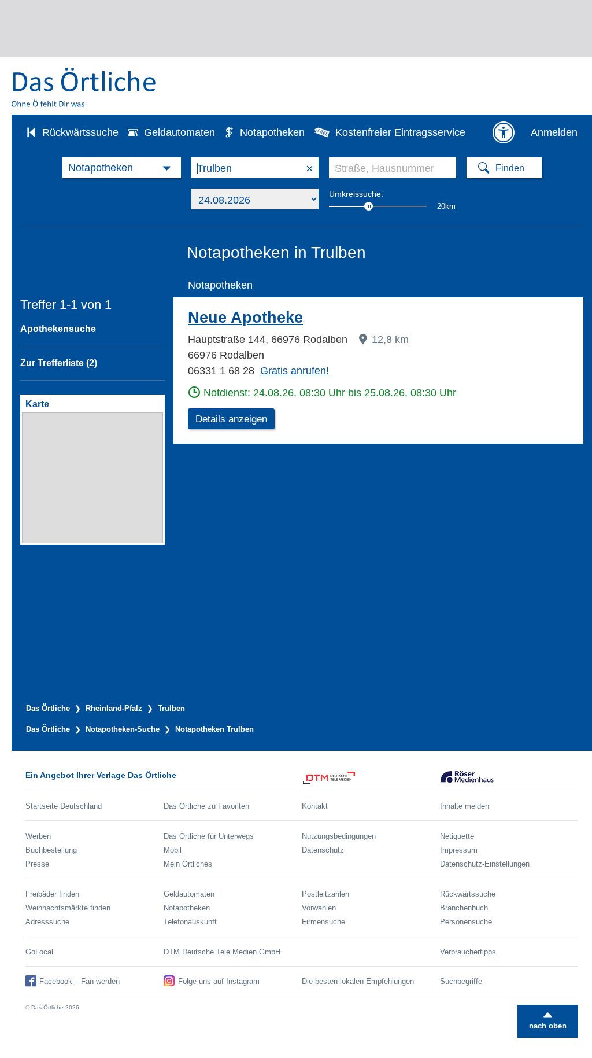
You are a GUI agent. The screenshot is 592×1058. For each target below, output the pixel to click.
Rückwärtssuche (80, 132)
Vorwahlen (319, 908)
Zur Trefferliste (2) (58, 363)
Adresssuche (47, 921)
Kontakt (315, 806)
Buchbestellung (51, 850)
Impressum (459, 850)
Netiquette (457, 836)
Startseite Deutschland (63, 806)
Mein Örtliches (188, 864)
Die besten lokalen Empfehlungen (358, 981)
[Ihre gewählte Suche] (121, 167)
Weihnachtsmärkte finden (67, 908)
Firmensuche (323, 921)
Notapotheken (272, 132)
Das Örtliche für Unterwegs (209, 836)
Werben (38, 836)
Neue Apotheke (245, 317)
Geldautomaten (179, 132)
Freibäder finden (52, 894)
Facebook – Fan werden (79, 981)
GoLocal (39, 952)
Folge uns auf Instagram (219, 981)
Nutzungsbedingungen (339, 836)
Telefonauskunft (190, 921)
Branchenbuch (464, 908)
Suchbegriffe (461, 981)
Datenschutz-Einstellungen (485, 864)
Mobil (173, 850)
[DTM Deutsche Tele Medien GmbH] (371, 778)
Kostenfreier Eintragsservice (400, 132)
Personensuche (466, 921)
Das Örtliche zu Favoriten (206, 806)
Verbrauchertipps (468, 952)
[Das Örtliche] (84, 87)
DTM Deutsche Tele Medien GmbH (222, 952)
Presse (37, 864)
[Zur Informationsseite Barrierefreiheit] (503, 132)
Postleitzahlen (325, 894)
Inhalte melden (464, 806)
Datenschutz (323, 850)
